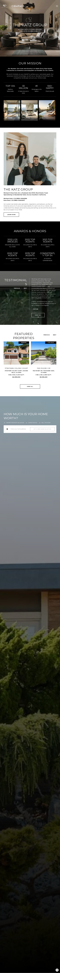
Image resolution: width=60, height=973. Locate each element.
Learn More (11, 214)
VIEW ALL (38, 315)
